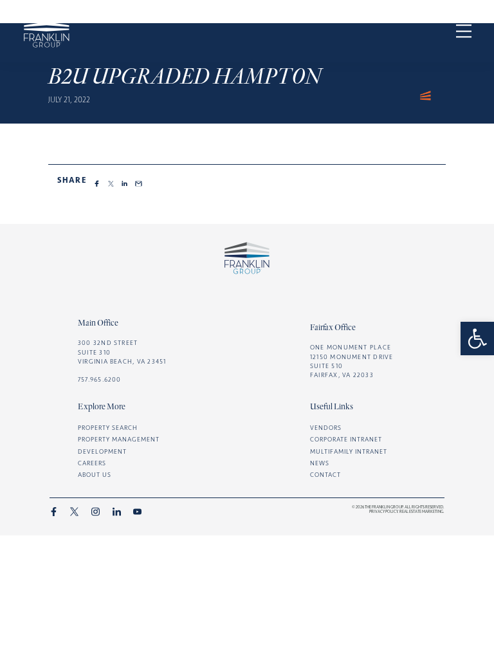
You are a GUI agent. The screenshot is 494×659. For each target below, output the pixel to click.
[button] (477, 338)
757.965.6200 (100, 379)
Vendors (326, 427)
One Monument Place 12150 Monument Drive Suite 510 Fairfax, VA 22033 (352, 361)
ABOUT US (94, 474)
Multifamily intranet (348, 451)
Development (102, 451)
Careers (92, 463)
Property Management (119, 439)
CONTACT (325, 474)
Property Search (108, 427)
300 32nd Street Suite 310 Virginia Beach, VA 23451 (122, 351)
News (319, 463)
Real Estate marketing (421, 511)
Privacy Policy (383, 511)
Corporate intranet (346, 439)
